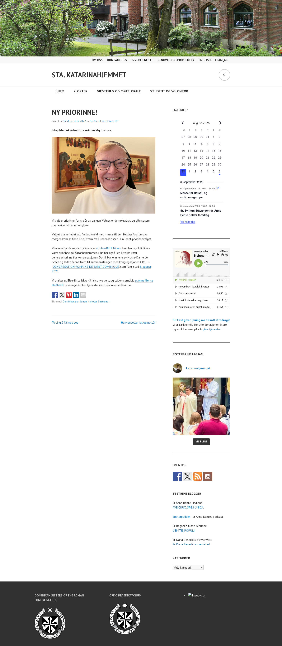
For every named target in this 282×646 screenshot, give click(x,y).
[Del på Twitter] (62, 295)
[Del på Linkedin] (76, 295)
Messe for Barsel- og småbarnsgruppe (193, 195)
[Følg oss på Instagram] (207, 476)
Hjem (60, 91)
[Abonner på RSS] (197, 476)
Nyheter (92, 301)
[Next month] (220, 123)
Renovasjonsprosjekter (176, 60)
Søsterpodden (181, 516)
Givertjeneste (142, 60)
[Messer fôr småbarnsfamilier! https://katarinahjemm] (201, 406)
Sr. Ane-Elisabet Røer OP (104, 121)
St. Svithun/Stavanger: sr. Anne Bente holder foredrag (200, 213)
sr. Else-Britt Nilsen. (108, 248)
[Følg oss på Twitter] (187, 476)
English (205, 60)
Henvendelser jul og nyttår (138, 322)
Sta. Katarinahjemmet (89, 74)
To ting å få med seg (65, 322)
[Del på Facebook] (55, 295)
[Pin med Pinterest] (69, 295)
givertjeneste (211, 329)
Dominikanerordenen (75, 301)
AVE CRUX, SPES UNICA (188, 507)
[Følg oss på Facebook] (177, 476)
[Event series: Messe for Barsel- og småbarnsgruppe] (217, 188)
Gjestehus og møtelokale (119, 91)
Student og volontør (169, 91)
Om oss (97, 60)
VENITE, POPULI (184, 530)
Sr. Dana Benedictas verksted (191, 544)
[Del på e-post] (83, 295)
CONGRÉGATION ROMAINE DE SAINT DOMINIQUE (86, 266)
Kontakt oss (117, 60)
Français (221, 60)
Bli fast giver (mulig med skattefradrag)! (201, 320)
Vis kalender (187, 222)
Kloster (80, 91)
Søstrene (103, 301)
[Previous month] (182, 123)
